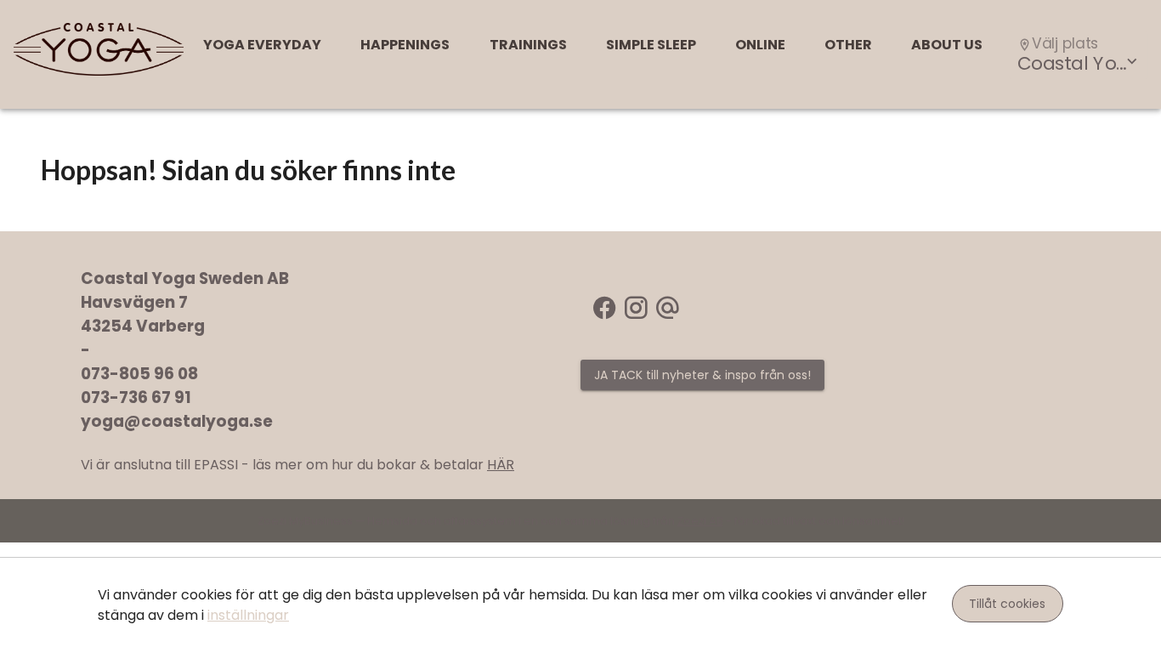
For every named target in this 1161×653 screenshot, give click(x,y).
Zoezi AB (700, 521)
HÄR (500, 464)
